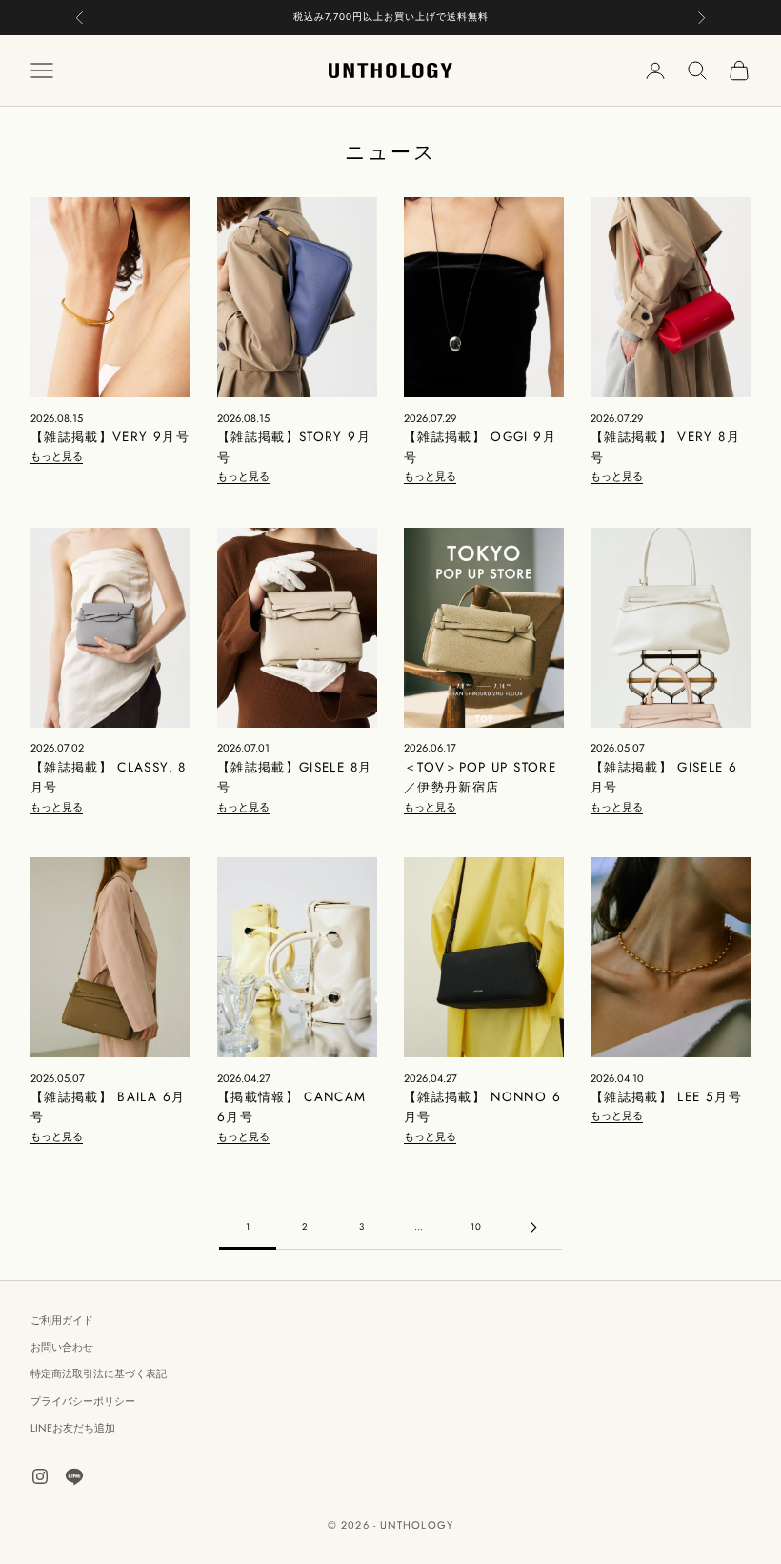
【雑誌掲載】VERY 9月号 (110, 437)
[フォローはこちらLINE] (74, 1476)
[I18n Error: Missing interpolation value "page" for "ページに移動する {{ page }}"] (533, 1227)
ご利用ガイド (61, 1320)
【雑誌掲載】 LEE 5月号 (666, 1097)
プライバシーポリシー (82, 1401)
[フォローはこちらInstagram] (40, 1476)
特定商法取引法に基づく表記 (98, 1373)
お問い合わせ (61, 1346)
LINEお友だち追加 (72, 1427)
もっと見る (56, 456)
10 (476, 1226)
